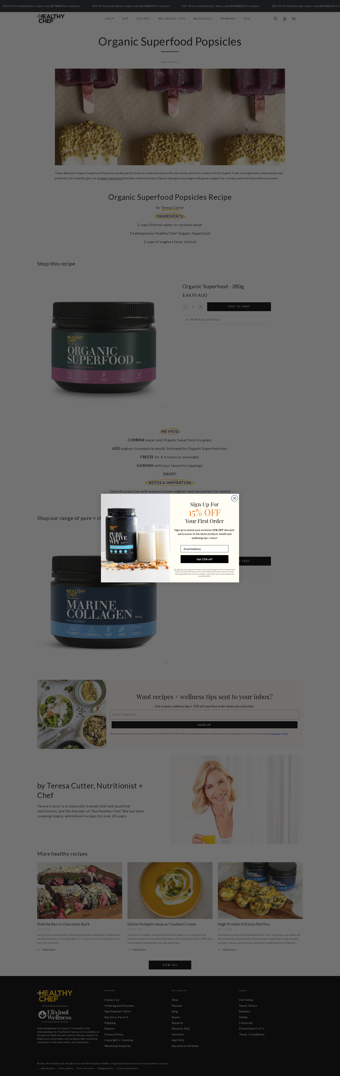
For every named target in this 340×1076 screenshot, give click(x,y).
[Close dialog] (234, 498)
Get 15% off (204, 559)
